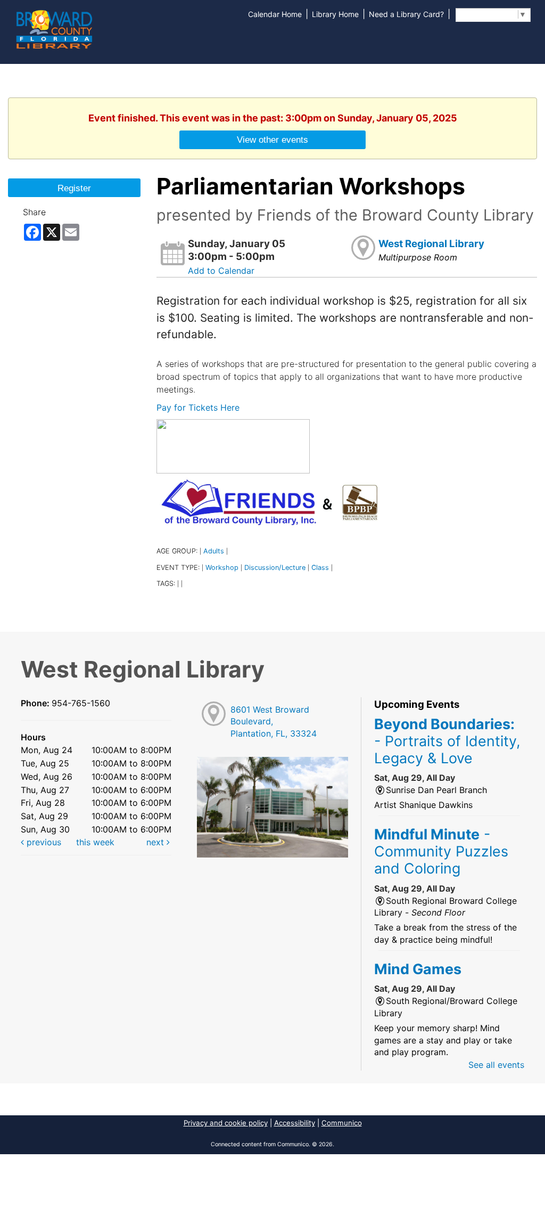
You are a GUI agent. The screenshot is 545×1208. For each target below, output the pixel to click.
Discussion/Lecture (274, 568)
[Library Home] (53, 28)
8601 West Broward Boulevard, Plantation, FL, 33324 (273, 721)
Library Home (335, 14)
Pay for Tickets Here (198, 407)
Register (74, 188)
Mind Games (417, 968)
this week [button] (95, 842)
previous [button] (42, 842)
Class (320, 568)
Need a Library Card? (406, 14)
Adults (213, 551)
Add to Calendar (221, 270)
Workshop (221, 568)
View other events (272, 139)
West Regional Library (431, 244)
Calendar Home (275, 14)
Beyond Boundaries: (447, 741)
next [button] (156, 842)
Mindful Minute (441, 851)
